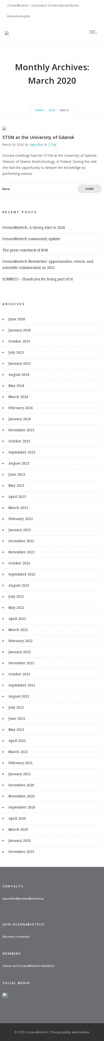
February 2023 (20, 519)
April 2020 (17, 818)
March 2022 (18, 630)
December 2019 (21, 852)
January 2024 (19, 419)
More (6, 189)
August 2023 (18, 463)
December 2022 (21, 541)
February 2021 (20, 763)
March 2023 (18, 508)
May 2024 (16, 386)
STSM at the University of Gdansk (38, 137)
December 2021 (21, 663)
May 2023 (16, 485)
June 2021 (16, 718)
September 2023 (21, 452)
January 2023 (19, 530)
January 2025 (19, 363)
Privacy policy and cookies (70, 1032)
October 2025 (19, 341)
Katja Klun (36, 144)
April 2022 (17, 619)
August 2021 (18, 696)
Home (39, 110)
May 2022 (16, 608)
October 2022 (19, 563)
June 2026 (16, 319)
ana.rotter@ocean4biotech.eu (23, 898)
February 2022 (20, 641)
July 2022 (16, 596)
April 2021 (17, 741)
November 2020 (21, 796)
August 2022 (18, 585)
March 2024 (18, 397)
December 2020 (21, 785)
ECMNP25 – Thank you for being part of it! (37, 279)
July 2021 (16, 707)
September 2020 (21, 807)
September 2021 (21, 685)
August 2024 (18, 375)
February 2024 (20, 408)
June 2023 (16, 474)
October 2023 (19, 441)
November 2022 (21, 552)
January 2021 (19, 774)
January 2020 (19, 840)
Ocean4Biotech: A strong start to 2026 (33, 227)
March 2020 (18, 829)
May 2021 (16, 730)
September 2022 (21, 574)
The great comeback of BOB (25, 250)
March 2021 (18, 752)
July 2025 (16, 352)
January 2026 (19, 330)
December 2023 (21, 430)
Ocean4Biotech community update (31, 239)
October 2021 (19, 674)
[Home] (7, 29)
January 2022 (19, 652)
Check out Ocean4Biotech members (28, 966)
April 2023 (17, 497)
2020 (51, 110)
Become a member (16, 936)
